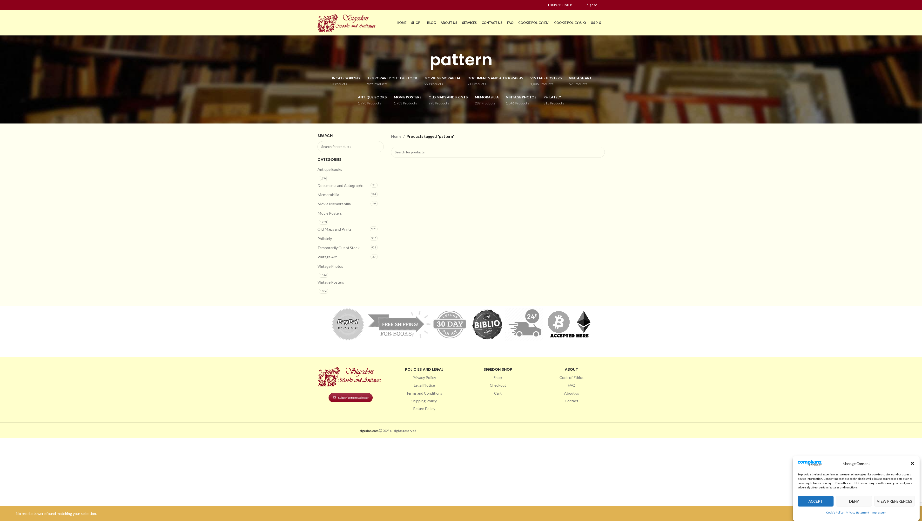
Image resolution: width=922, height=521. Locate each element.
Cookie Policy (834, 512)
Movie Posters (329, 213)
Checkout (498, 385)
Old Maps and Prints (334, 229)
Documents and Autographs (340, 185)
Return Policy (424, 408)
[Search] (603, 5)
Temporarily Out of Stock (338, 247)
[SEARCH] (378, 146)
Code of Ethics (571, 377)
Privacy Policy (424, 377)
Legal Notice (424, 385)
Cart (498, 393)
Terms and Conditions (424, 393)
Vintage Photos (330, 266)
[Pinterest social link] (332, 5)
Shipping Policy (424, 400)
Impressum (879, 512)
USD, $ (596, 23)
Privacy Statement (857, 512)
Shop (498, 377)
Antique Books (329, 169)
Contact (571, 400)
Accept (815, 501)
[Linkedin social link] (338, 5)
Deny (854, 501)
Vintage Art (327, 256)
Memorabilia (328, 194)
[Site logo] (347, 22)
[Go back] (423, 60)
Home (396, 136)
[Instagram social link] (326, 5)
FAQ (571, 385)
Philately (324, 238)
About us (571, 393)
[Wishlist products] (578, 5)
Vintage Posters (330, 282)
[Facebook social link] (320, 5)
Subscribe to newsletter (353, 397)
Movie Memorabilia (334, 203)
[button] (912, 463)
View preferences (894, 501)
